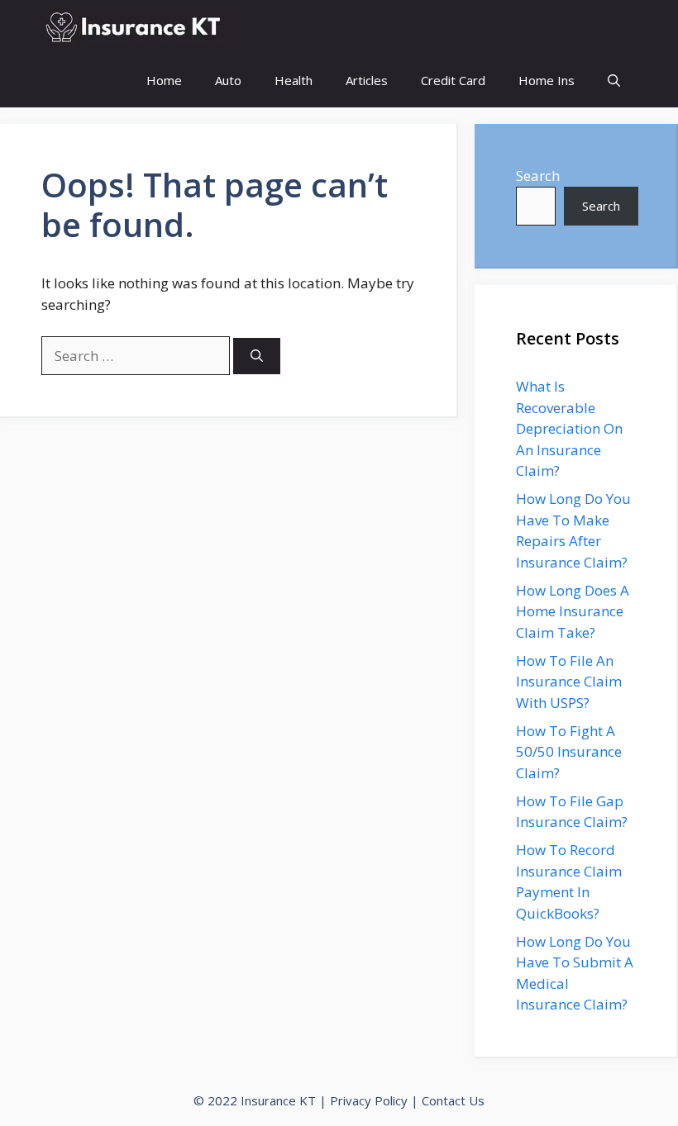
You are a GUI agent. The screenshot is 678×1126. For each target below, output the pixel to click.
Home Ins (546, 80)
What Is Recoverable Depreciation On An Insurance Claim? (569, 428)
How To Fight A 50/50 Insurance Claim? (569, 751)
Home (164, 80)
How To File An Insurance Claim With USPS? (569, 681)
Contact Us (453, 1100)
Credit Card (453, 80)
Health (294, 80)
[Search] (256, 356)
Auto (228, 80)
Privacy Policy (369, 1100)
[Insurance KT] (134, 27)
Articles (367, 80)
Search (538, 175)
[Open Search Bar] (614, 80)
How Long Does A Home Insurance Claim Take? (572, 611)
